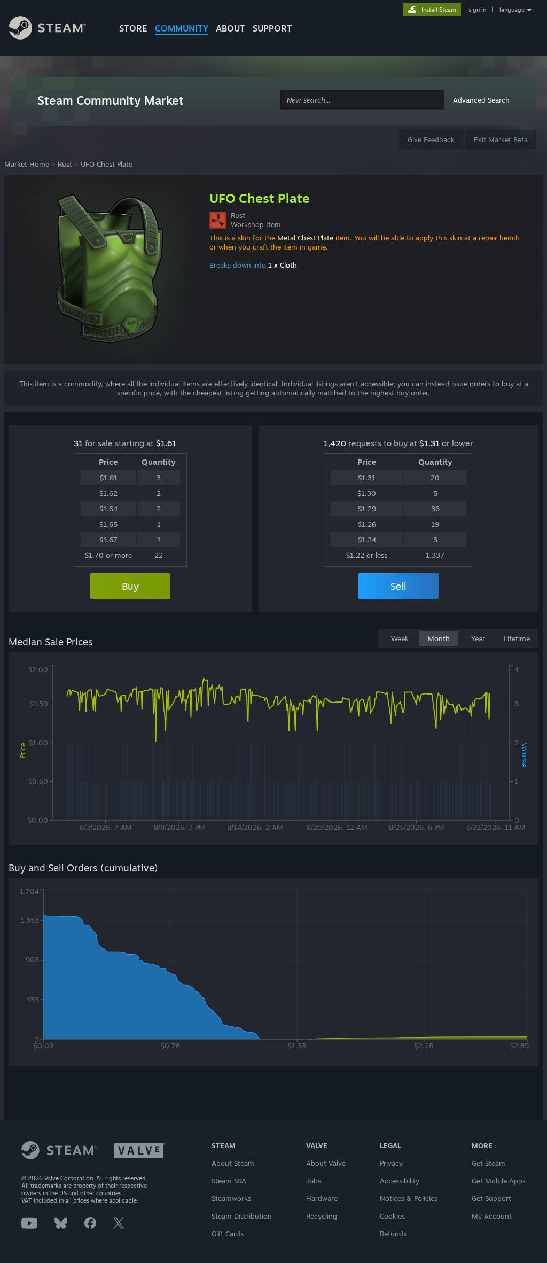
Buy (130, 586)
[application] (273, 750)
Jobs (313, 1180)
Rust (65, 164)
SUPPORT (272, 28)
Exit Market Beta (501, 139)
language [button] (512, 9)
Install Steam (438, 9)
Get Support (491, 1198)
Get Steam (488, 1163)
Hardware (322, 1198)
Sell (398, 586)
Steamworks (231, 1198)
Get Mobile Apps (499, 1180)
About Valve (326, 1163)
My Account (492, 1216)
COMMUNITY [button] (181, 28)
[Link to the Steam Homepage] (56, 29)
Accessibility (399, 1180)
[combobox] (362, 100)
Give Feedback (431, 139)
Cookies (392, 1216)
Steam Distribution (242, 1216)
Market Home (26, 164)
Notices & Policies (408, 1198)
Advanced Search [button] (481, 100)
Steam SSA (229, 1180)
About (230, 28)
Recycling (321, 1216)
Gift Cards (228, 1233)
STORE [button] (133, 28)
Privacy (391, 1163)
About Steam (233, 1163)
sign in (477, 9)
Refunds (393, 1233)
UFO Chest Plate (106, 164)
